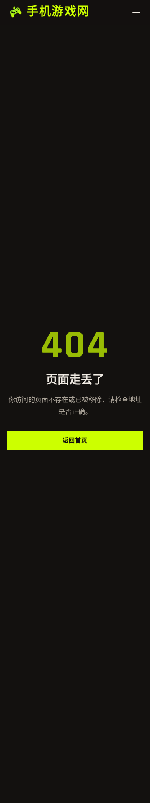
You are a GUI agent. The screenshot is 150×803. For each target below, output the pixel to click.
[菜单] (131, 12)
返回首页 (75, 440)
